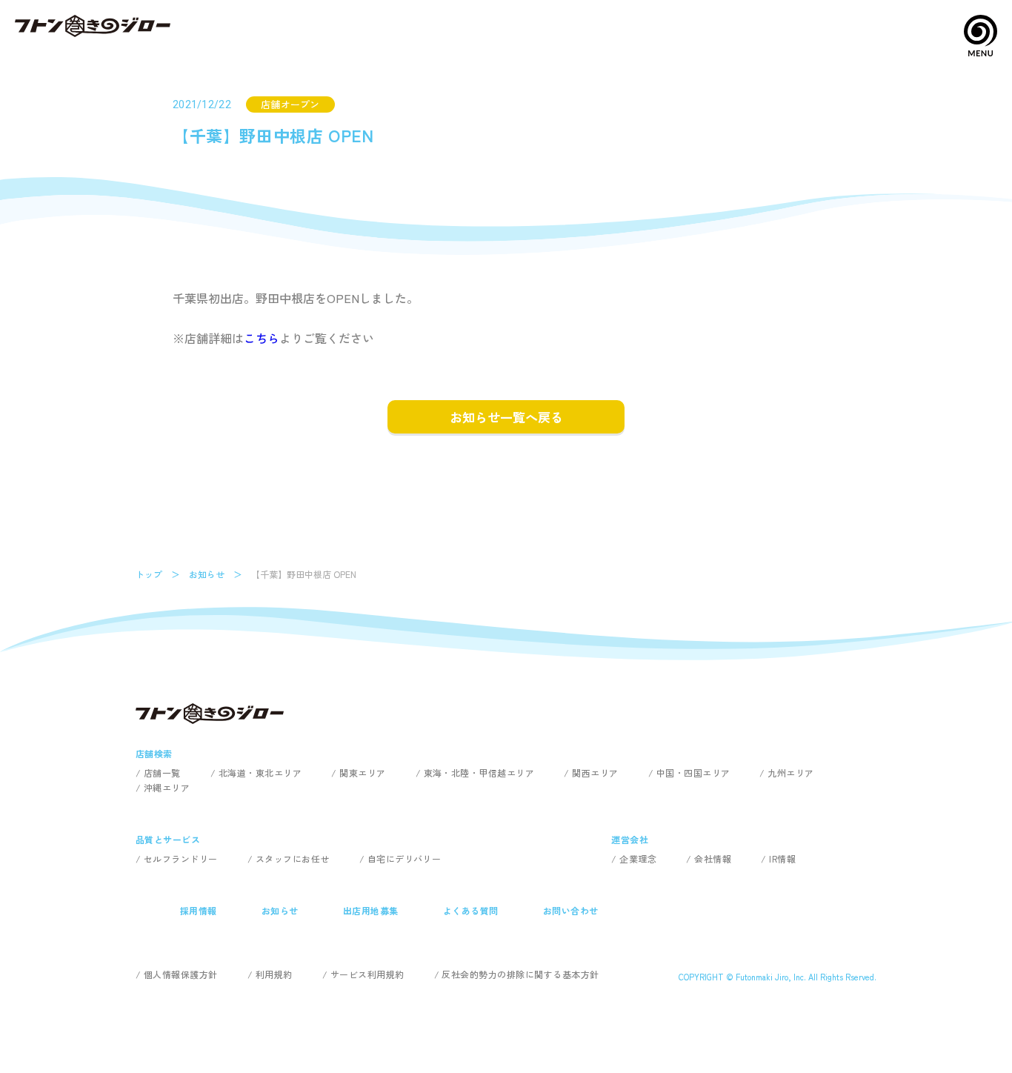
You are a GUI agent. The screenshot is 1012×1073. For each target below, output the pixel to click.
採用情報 (198, 910)
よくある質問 (471, 910)
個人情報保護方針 (181, 974)
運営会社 (629, 839)
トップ (149, 574)
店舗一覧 (162, 772)
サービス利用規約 (367, 974)
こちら (261, 338)
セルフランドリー (181, 858)
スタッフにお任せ (293, 858)
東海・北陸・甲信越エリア (479, 772)
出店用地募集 (371, 910)
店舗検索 (154, 753)
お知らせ (206, 574)
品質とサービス (168, 839)
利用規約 (274, 974)
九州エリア (790, 772)
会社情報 (712, 858)
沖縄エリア (167, 787)
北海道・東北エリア (260, 772)
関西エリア (595, 772)
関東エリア (362, 772)
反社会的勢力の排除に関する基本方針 (520, 974)
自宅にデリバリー (404, 858)
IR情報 (782, 858)
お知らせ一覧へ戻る (506, 417)
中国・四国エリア (693, 772)
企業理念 (637, 858)
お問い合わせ (571, 910)
